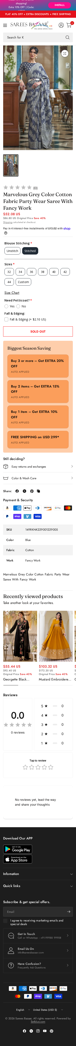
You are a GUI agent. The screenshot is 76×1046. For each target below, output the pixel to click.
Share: (7, 491)
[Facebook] (24, 1031)
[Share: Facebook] (17, 491)
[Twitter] (31, 1031)
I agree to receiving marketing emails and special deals (37, 922)
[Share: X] (24, 491)
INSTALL (60, 5)
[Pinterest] (51, 1031)
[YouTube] (44, 1031)
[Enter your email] (68, 912)
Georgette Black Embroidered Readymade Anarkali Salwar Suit (18, 679)
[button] (53, 706)
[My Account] (61, 25)
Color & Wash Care (24, 478)
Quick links (11, 885)
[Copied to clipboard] (38, 491)
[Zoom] (65, 53)
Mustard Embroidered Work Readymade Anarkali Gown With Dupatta (54, 679)
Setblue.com (38, 1022)
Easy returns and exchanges (29, 466)
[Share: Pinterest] (32, 491)
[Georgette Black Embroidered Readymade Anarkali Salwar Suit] (20, 636)
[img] (17, 188)
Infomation (11, 873)
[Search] (67, 37)
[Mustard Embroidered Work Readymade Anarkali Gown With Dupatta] (56, 636)
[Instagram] (38, 1031)
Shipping (7, 222)
